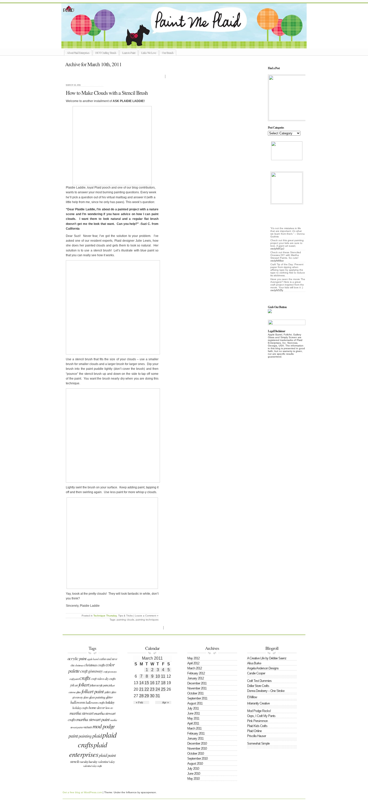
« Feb (139, 702)
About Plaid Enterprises (78, 53)
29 (146, 696)
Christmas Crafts (94, 664)
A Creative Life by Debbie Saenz (266, 658)
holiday (109, 702)
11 (163, 676)
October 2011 (195, 693)
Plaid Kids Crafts (257, 726)
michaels (87, 727)
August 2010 (195, 763)
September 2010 (197, 758)
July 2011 (193, 708)
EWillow (252, 697)
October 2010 (195, 753)
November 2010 (197, 748)
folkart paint (93, 691)
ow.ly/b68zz (277, 260)
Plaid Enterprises (88, 749)
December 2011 (197, 683)
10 (157, 676)
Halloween (77, 702)
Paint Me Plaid (186, 25)
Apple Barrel (92, 659)
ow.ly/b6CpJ (277, 248)
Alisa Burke (254, 663)
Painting (85, 736)
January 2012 (195, 678)
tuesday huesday (88, 761)
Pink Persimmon (257, 721)
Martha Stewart (81, 713)
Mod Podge (104, 726)
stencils (74, 761)
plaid (97, 735)
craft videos (97, 678)
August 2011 (195, 703)
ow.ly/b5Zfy (276, 290)
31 (157, 696)
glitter (109, 697)
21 (141, 689)
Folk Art (74, 685)
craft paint (74, 679)
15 (146, 683)
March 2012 (194, 668)
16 (152, 683)
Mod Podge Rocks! (259, 711)
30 (152, 696)
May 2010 (193, 778)
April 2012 (193, 663)
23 (152, 689)
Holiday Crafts (80, 707)
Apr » (165, 702)
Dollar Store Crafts (258, 686)
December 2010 (197, 743)
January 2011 (195, 738)
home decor (97, 707)
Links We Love (148, 53)
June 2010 (193, 773)
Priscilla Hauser (256, 736)
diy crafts (110, 678)
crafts (84, 677)
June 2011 (193, 713)
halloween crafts (95, 702)
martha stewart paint (92, 719)
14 (141, 683)
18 (163, 683)
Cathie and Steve (108, 659)
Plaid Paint (107, 755)
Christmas (79, 665)
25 (163, 689)
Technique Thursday (105, 615)
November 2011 (197, 688)
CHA (72, 665)
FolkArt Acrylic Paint (99, 685)
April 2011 (193, 723)
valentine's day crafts (92, 766)
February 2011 (196, 733)
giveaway (77, 697)
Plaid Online (254, 731)
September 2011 (197, 698)
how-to (109, 707)
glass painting (97, 697)
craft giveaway (91, 671)
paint (73, 735)
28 (141, 696)
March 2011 (194, 728)
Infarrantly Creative (258, 703)
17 (157, 683)
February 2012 (196, 673)
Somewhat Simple (258, 743)
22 (146, 689)
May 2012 (193, 658)
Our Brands (167, 53)
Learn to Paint (128, 53)
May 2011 (193, 718)
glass (85, 697)
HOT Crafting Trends (105, 53)
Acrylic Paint (77, 658)
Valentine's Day (106, 761)
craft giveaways (109, 671)
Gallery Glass (110, 692)
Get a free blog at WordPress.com (82, 792)
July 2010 (193, 768)
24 (157, 689)
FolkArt (84, 684)
